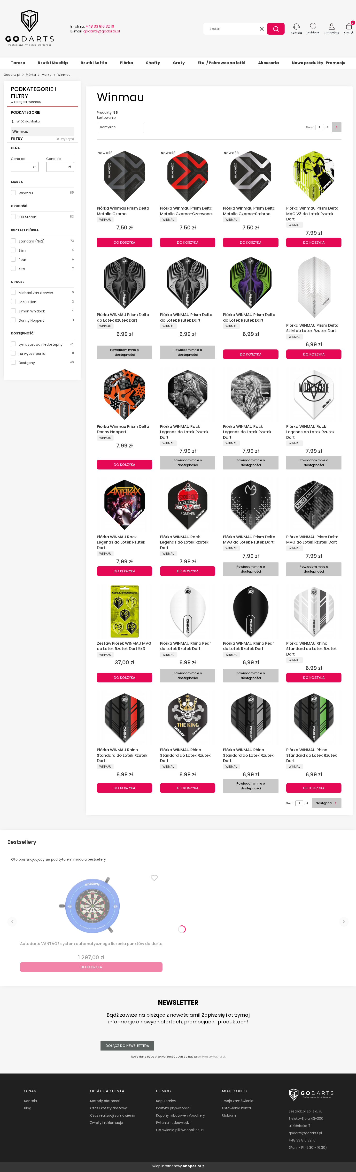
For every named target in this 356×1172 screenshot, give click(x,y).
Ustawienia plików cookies (178, 1129)
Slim (22, 250)
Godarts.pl (12, 74)
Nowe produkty (307, 63)
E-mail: (95, 31)
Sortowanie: (106, 117)
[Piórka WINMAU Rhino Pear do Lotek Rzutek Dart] (188, 611)
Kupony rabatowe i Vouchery (180, 1115)
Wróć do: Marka (28, 121)
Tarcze (18, 63)
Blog (27, 1108)
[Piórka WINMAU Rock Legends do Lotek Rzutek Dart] (188, 394)
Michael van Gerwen (36, 292)
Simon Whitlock (32, 311)
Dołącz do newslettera (127, 1045)
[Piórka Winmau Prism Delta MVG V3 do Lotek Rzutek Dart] (314, 176)
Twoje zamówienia (237, 1100)
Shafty (153, 63)
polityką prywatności (211, 1057)
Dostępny (27, 362)
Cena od (18, 158)
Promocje (335, 63)
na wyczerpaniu (32, 353)
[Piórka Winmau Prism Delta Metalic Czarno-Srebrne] (251, 176)
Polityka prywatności (173, 1108)
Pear (22, 259)
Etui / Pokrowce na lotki (221, 63)
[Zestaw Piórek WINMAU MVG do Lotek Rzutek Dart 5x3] (124, 611)
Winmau (26, 193)
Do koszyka (124, 242)
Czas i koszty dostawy (108, 1108)
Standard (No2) (32, 241)
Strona (310, 127)
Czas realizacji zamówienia (112, 1115)
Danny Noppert (31, 320)
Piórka (126, 63)
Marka (47, 74)
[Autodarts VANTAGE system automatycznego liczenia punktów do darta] (91, 905)
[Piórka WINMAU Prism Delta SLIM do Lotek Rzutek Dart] (314, 288)
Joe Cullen (27, 302)
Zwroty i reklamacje (106, 1122)
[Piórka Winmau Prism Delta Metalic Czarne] (124, 176)
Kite (22, 268)
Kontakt (30, 1100)
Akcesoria (268, 63)
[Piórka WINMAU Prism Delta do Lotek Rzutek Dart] (124, 282)
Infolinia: (92, 26)
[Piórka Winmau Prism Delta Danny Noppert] (124, 394)
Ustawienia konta (236, 1108)
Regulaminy (166, 1100)
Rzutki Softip (94, 63)
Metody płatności (105, 1100)
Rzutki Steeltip (53, 63)
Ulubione (229, 1115)
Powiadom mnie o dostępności (124, 352)
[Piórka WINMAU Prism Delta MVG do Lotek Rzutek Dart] (251, 505)
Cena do (53, 158)
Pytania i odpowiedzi (173, 1122)
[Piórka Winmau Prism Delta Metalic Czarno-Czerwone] (188, 176)
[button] (276, 29)
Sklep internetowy (176, 1166)
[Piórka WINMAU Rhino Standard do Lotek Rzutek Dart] (314, 611)
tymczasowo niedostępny (40, 344)
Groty (179, 63)
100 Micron (27, 217)
